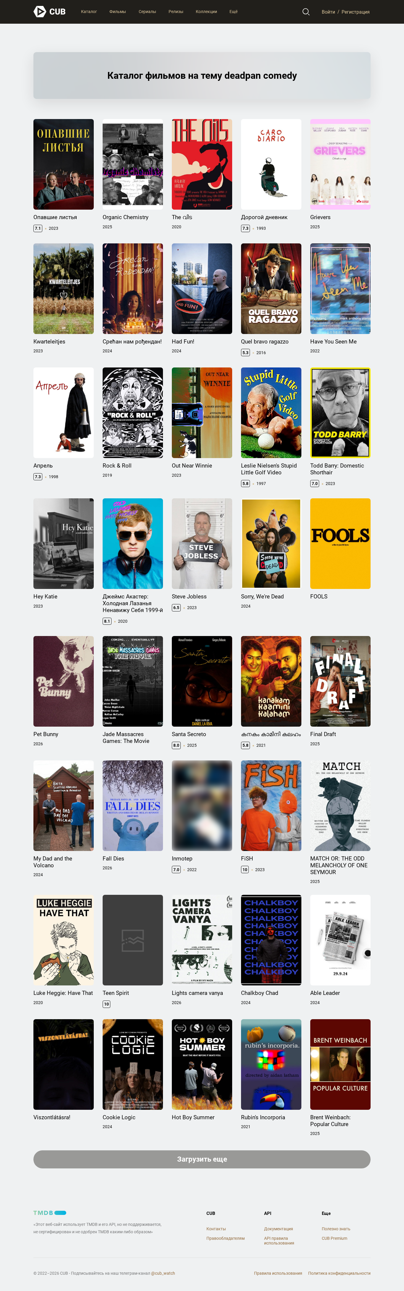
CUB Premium (334, 1238)
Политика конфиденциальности (339, 1273)
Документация (278, 1228)
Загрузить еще (202, 1159)
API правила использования (279, 1241)
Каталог (89, 11)
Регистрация (356, 12)
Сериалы (147, 11)
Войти (328, 12)
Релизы (176, 11)
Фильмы (117, 11)
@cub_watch (163, 1273)
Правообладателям (225, 1238)
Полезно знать (336, 1228)
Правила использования (278, 1273)
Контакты (216, 1228)
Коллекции (206, 11)
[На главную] (49, 11)
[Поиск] (306, 11)
